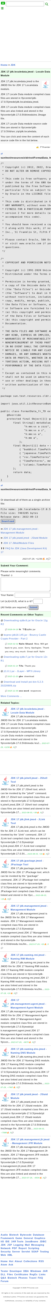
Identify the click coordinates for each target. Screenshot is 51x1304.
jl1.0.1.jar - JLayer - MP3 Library (22, 671)
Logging (18, 1245)
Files (10, 1274)
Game (18, 1238)
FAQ (40, 1278)
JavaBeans (31, 1241)
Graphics (39, 1238)
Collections (30, 1261)
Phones (23, 1278)
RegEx (34, 1274)
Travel (32, 1278)
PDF (14, 1248)
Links (42, 1274)
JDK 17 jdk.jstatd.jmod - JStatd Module (25, 538)
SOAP (35, 1251)
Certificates (21, 1274)
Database (38, 1235)
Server (16, 1251)
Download (8, 521)
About (18, 1261)
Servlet (26, 1251)
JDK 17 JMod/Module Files (18, 543)
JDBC (43, 1241)
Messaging (37, 1245)
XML (10, 1255)
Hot (11, 1261)
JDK (13, 65)
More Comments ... (11, 696)
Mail (27, 1245)
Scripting (33, 1248)
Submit (33, 607)
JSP (9, 1245)
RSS (41, 1261)
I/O (2, 1241)
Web (3, 1255)
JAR (45, 1271)
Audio (4, 1235)
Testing (44, 1251)
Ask (10, 1264)
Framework (7, 1238)
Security (6, 1251)
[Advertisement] (25, 36)
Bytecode (26, 1235)
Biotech (14, 1235)
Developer (16, 1271)
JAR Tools (17, 1241)
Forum (4, 1281)
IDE (7, 1241)
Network (6, 1248)
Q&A (3, 1278)
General (28, 1238)
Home (4, 65)
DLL (3, 1274)
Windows (35, 1271)
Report (23, 1248)
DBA (26, 1271)
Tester (4, 1271)
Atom (4, 1264)
